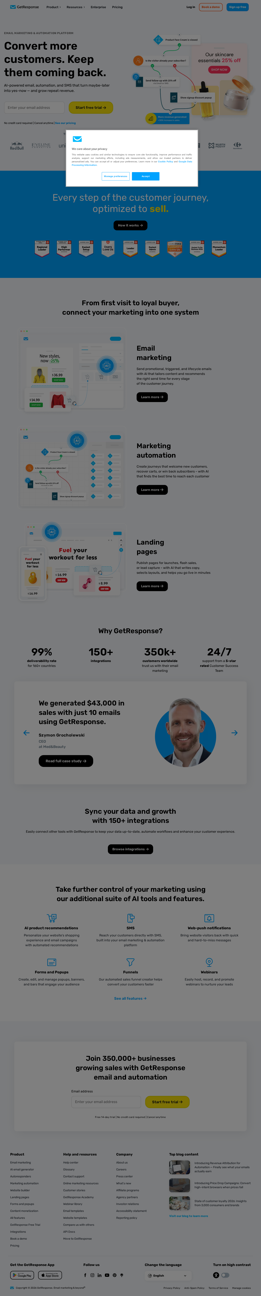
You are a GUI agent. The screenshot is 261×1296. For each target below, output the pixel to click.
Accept (146, 176)
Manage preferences (115, 176)
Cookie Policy (165, 161)
